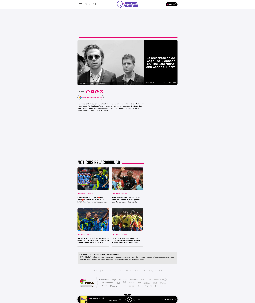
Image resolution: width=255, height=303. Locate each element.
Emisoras (104, 271)
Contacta (96, 271)
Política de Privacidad (126, 271)
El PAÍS (105, 280)
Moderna (113, 286)
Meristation (158, 286)
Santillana (124, 280)
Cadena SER (143, 280)
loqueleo (148, 286)
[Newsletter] (93, 4)
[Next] (139, 299)
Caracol (162, 280)
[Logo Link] (127, 4)
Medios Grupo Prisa (87, 286)
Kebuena (161, 283)
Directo (171, 4)
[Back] (120, 299)
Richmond (103, 286)
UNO (118, 283)
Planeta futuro (154, 283)
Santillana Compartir (134, 280)
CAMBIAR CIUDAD (168, 299)
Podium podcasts (123, 286)
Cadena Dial (139, 283)
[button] (80, 4)
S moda (140, 286)
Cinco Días (131, 283)
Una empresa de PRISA (87, 281)
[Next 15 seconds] (134, 299)
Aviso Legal (113, 271)
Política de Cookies (140, 271)
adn (155, 280)
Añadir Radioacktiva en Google (92, 97)
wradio (124, 283)
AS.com (149, 280)
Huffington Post (107, 283)
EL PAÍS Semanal (146, 283)
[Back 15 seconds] (124, 299)
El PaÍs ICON (132, 286)
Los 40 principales (114, 280)
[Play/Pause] (129, 299)
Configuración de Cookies (156, 271)
